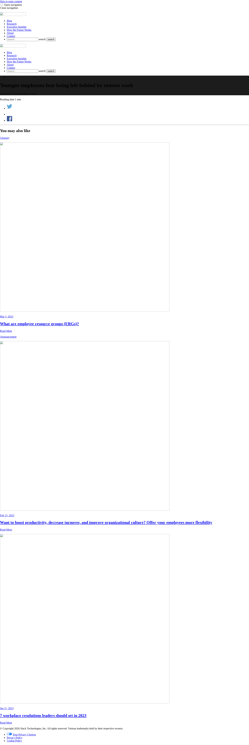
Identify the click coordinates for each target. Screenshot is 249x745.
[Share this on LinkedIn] (9, 114)
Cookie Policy (14, 740)
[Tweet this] (9, 108)
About (10, 33)
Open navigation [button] (13, 4)
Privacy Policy (14, 737)
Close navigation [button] (9, 7)
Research (12, 23)
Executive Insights (16, 26)
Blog (9, 20)
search (42, 39)
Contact (11, 36)
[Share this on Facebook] (9, 120)
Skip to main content (11, 1)
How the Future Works (19, 29)
